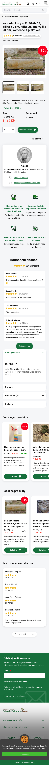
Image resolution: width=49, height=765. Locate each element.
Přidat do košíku (25, 130)
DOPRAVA (38, 738)
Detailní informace (11, 108)
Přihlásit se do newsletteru (15, 696)
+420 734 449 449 (21, 178)
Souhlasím (25, 754)
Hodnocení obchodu (24, 260)
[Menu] (46, 3)
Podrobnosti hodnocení (31, 36)
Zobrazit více (24, 346)
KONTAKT (11, 738)
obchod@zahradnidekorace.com (27, 183)
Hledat (43, 10)
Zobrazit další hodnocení (24, 634)
